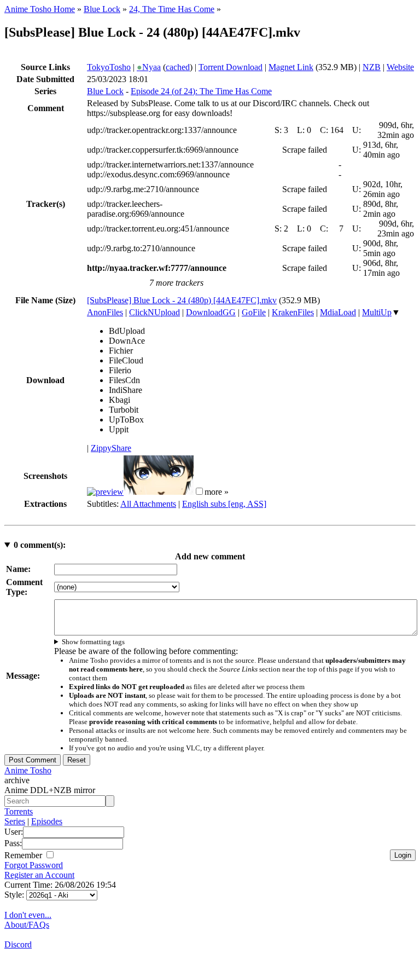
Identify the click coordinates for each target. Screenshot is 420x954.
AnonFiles (105, 312)
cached (178, 67)
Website (400, 67)
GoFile (254, 312)
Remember (24, 855)
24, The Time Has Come (171, 9)
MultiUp (377, 312)
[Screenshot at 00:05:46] (159, 491)
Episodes (46, 821)
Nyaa (149, 67)
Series (14, 821)
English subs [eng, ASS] (224, 503)
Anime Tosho (27, 770)
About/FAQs (26, 924)
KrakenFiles (293, 312)
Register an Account (39, 875)
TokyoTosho (109, 67)
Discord (18, 944)
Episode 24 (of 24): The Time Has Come (201, 91)
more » (217, 491)
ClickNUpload (154, 312)
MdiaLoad (338, 312)
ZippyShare (111, 448)
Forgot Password (33, 865)
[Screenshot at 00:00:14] (105, 491)
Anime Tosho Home (39, 9)
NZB (372, 67)
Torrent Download (230, 67)
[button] (199, 491)
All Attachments (148, 503)
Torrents (18, 811)
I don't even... (27, 915)
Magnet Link (291, 67)
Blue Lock (102, 9)
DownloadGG (211, 312)
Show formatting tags (93, 642)
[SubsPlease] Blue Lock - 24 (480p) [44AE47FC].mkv (182, 300)
